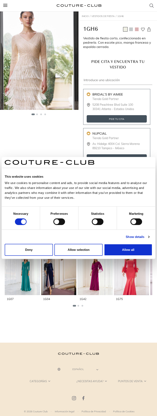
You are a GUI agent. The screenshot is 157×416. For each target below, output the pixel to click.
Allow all (128, 249)
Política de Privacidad (94, 411)
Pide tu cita (116, 118)
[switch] (59, 221)
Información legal (64, 411)
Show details (135, 237)
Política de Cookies (124, 411)
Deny (29, 249)
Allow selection (79, 249)
